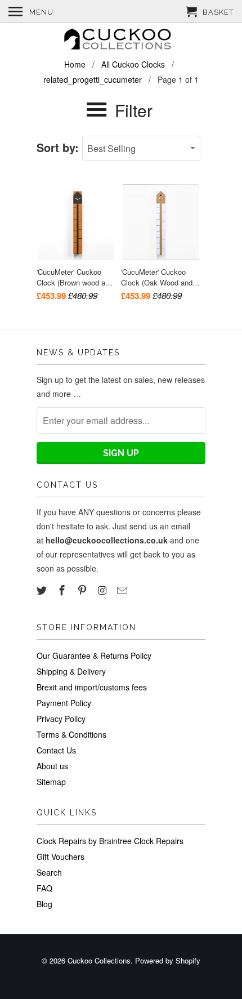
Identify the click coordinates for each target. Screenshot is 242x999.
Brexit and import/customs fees (92, 687)
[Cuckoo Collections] (121, 40)
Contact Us (56, 750)
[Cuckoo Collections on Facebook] (63, 589)
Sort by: (59, 147)
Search (49, 872)
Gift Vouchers (60, 856)
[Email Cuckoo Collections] (123, 589)
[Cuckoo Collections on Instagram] (103, 589)
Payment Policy (64, 702)
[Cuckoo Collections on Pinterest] (83, 589)
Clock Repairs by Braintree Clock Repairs (110, 840)
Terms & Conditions (71, 734)
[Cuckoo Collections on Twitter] (43, 589)
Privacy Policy (61, 718)
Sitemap (51, 781)
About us (52, 765)
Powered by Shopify (167, 960)
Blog (44, 903)
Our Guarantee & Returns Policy (94, 655)
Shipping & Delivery (71, 671)
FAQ (44, 888)
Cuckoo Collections (99, 960)
